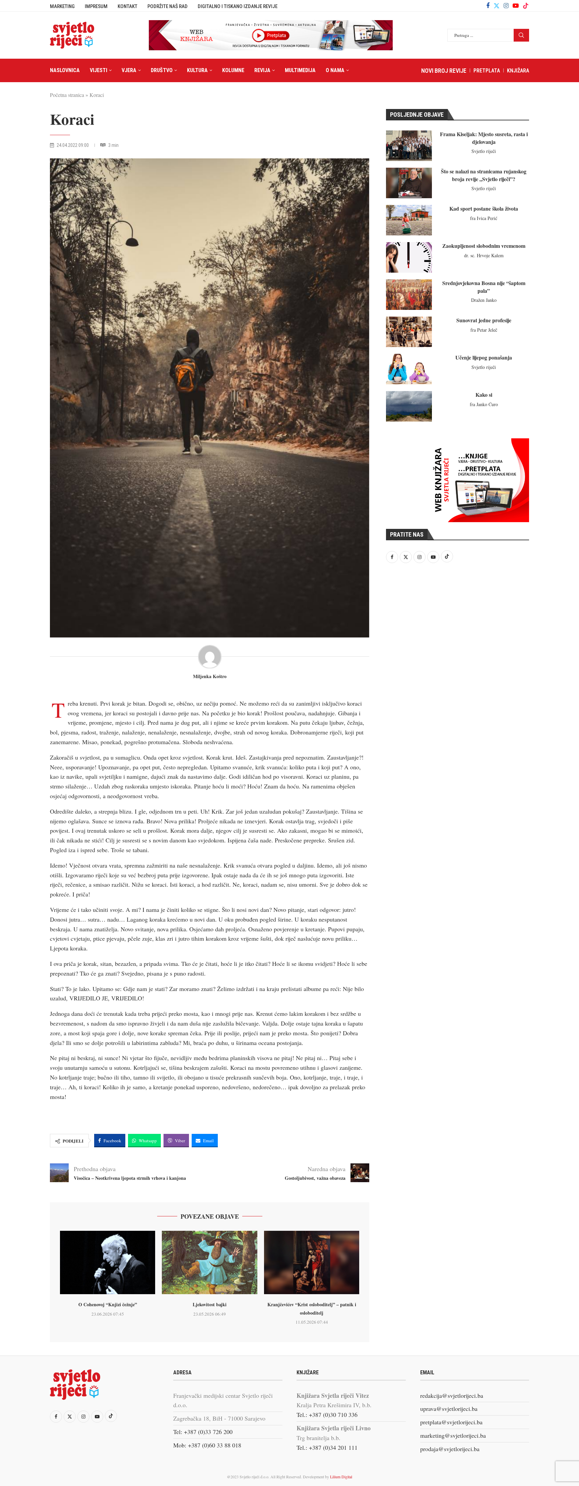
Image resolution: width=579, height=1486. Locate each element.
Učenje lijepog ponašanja (483, 357)
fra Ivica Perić (483, 218)
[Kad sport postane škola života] (409, 220)
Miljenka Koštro (210, 676)
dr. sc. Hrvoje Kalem (484, 255)
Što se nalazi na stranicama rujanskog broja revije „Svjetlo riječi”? (483, 174)
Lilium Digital (341, 1476)
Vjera (129, 70)
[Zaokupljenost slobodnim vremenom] (409, 257)
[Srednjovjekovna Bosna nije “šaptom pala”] (409, 294)
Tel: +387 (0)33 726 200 (203, 1432)
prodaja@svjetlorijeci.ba (449, 1449)
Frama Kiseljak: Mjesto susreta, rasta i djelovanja (484, 137)
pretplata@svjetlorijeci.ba (451, 1422)
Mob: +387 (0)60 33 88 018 (207, 1445)
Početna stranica (67, 94)
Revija (262, 70)
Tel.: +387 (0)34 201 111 (327, 1447)
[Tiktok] (525, 5)
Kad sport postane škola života (483, 208)
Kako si (483, 394)
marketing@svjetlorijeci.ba (453, 1435)
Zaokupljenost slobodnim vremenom (483, 246)
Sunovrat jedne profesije (483, 320)
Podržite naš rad (167, 6)
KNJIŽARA (518, 70)
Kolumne (233, 70)
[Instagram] (506, 5)
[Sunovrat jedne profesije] (409, 332)
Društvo (162, 70)
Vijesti (98, 70)
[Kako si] (409, 406)
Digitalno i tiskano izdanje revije (237, 6)
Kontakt (127, 6)
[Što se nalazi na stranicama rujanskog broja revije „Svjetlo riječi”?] (409, 183)
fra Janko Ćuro (484, 404)
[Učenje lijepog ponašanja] (409, 369)
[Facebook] (488, 5)
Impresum (96, 6)
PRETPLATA (486, 70)
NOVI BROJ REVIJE (443, 70)
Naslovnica (65, 70)
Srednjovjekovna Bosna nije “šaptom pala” (483, 286)
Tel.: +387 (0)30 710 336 (327, 1415)
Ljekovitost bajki (210, 1304)
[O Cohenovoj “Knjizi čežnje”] (107, 1263)
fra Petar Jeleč (483, 330)
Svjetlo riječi (483, 151)
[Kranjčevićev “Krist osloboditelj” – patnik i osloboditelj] (311, 1263)
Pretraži (521, 35)
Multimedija (300, 70)
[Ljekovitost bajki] (209, 1263)
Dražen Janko (484, 300)
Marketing (62, 6)
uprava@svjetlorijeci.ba (448, 1409)
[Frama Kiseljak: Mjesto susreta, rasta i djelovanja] (409, 145)
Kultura (197, 70)
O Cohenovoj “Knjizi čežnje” (107, 1304)
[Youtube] (515, 5)
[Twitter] (496, 5)
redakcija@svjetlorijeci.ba (451, 1395)
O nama (335, 70)
